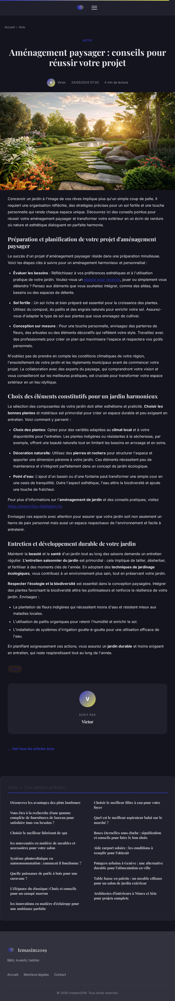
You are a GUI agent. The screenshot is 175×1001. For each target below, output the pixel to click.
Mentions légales (36, 974)
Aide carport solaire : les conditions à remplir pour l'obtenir (123, 850)
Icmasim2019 (32, 950)
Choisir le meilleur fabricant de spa (38, 833)
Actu (22, 27)
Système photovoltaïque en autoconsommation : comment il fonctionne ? (45, 860)
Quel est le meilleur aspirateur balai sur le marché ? (128, 820)
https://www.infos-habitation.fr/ (35, 506)
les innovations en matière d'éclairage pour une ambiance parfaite (44, 906)
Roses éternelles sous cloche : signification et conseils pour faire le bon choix (127, 835)
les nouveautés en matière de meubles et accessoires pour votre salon (42, 845)
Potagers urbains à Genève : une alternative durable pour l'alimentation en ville (128, 865)
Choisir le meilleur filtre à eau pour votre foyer (127, 805)
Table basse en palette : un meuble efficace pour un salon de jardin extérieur (128, 880)
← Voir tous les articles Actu (31, 749)
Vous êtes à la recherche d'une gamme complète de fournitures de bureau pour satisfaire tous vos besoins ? (42, 817)
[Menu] (94, 7)
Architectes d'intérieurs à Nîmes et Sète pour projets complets (125, 895)
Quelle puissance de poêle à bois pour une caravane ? (43, 875)
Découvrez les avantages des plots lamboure (45, 802)
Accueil (10, 27)
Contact (60, 974)
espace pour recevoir (102, 279)
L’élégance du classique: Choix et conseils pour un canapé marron (43, 891)
